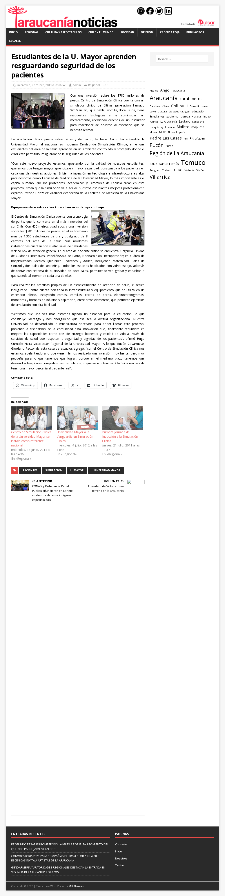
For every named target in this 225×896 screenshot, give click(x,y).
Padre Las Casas (166, 138)
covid (153, 111)
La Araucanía (168, 121)
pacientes (30, 470)
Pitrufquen (197, 138)
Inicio (13, 32)
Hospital (196, 116)
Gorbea (185, 116)
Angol (165, 90)
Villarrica (160, 176)
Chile (165, 106)
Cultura (162, 111)
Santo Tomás (169, 164)
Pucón (157, 145)
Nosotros (121, 858)
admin (77, 85)
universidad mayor (106, 470)
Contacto (121, 844)
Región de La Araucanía (177, 153)
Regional (31, 32)
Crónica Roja (170, 32)
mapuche (197, 127)
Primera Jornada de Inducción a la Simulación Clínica (120, 436)
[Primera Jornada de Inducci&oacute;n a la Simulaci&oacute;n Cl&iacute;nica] (122, 418)
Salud (153, 164)
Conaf (204, 106)
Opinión (147, 32)
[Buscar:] (182, 58)
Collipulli (179, 105)
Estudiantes (157, 116)
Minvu (153, 132)
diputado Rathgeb (179, 111)
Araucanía (164, 98)
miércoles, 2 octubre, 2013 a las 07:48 (41, 85)
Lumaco (170, 127)
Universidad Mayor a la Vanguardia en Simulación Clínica (75, 436)
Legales (15, 41)
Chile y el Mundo (101, 32)
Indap (207, 116)
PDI (186, 138)
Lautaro (184, 121)
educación (198, 111)
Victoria (189, 170)
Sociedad (127, 32)
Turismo (167, 170)
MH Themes (76, 886)
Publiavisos (195, 32)
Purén (169, 146)
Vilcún (200, 170)
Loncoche (198, 121)
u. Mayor (77, 470)
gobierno (172, 116)
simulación (53, 470)
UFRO (178, 170)
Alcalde (154, 90)
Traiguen (155, 170)
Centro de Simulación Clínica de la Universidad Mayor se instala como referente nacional (31, 438)
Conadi (194, 106)
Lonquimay (156, 127)
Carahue (155, 106)
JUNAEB (154, 121)
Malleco (183, 126)
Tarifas (120, 865)
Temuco (193, 162)
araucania (178, 90)
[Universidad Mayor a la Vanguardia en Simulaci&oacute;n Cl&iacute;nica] (77, 418)
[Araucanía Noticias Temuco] (113, 25)
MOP (162, 132)
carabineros (191, 98)
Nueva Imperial (177, 132)
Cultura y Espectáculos (63, 32)
